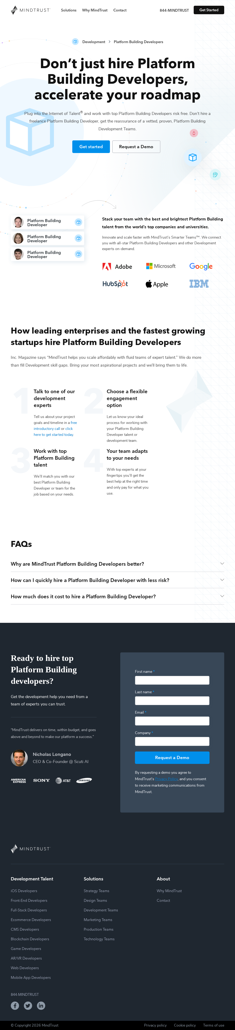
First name (145, 672)
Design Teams (95, 900)
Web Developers (25, 967)
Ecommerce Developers (31, 919)
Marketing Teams (98, 919)
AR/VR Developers (26, 957)
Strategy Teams (96, 890)
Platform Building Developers (138, 41)
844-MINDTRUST (174, 10)
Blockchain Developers (30, 938)
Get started (91, 146)
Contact (119, 9)
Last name (144, 692)
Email (140, 712)
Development (93, 41)
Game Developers (26, 948)
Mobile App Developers (31, 977)
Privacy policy (155, 1025)
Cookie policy (185, 1025)
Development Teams (101, 909)
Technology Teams (99, 938)
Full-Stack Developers (29, 909)
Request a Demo (136, 146)
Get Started (208, 9)
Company (144, 733)
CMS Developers (25, 929)
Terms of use (213, 1025)
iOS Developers (24, 890)
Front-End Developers (29, 900)
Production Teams (98, 929)
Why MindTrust (94, 9)
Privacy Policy (166, 779)
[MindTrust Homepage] (31, 11)
